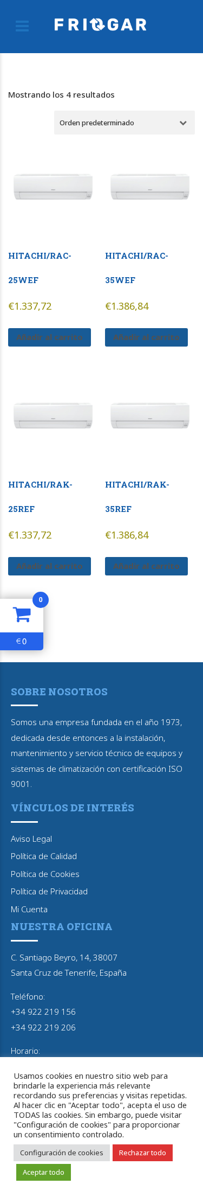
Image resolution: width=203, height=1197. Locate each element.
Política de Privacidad (49, 891)
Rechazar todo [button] (142, 1152)
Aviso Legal (31, 838)
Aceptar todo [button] (43, 1172)
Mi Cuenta (29, 909)
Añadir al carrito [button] (49, 336)
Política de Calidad (44, 855)
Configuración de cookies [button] (61, 1152)
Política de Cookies (45, 873)
